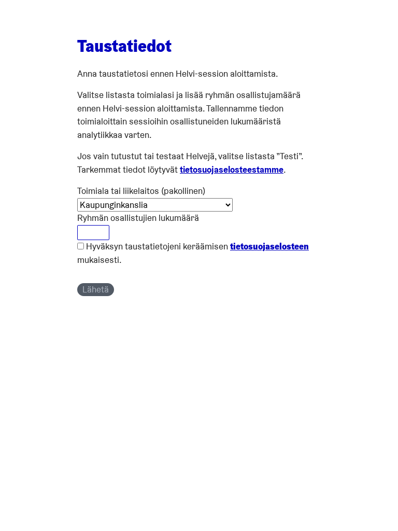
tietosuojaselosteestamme (231, 169)
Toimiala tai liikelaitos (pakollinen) (141, 191)
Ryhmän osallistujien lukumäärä (138, 217)
